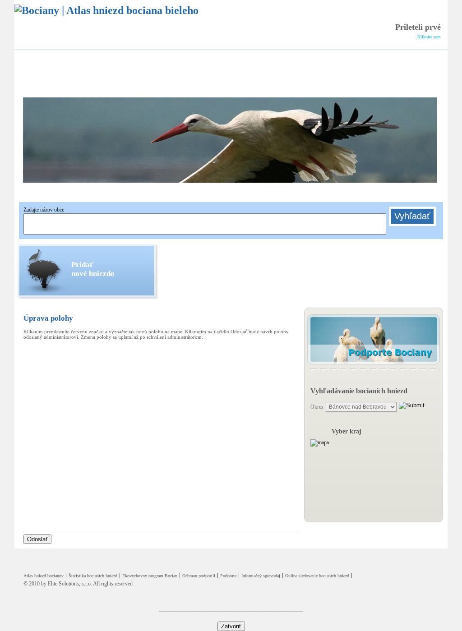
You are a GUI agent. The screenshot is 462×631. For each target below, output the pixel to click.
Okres (316, 407)
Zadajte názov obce (43, 210)
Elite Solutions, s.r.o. (70, 583)
